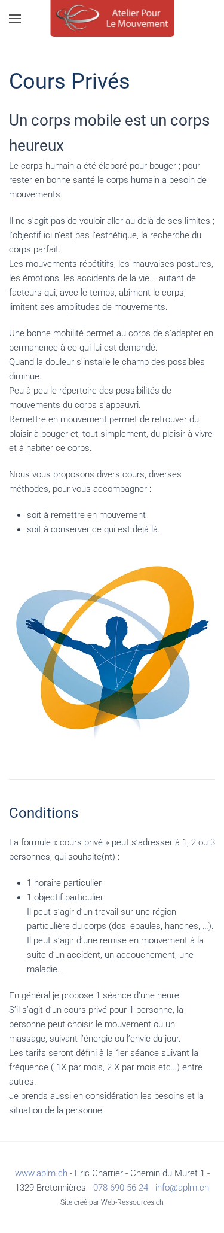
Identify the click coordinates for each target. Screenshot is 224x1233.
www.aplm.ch (41, 1173)
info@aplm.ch (182, 1187)
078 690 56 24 (120, 1187)
